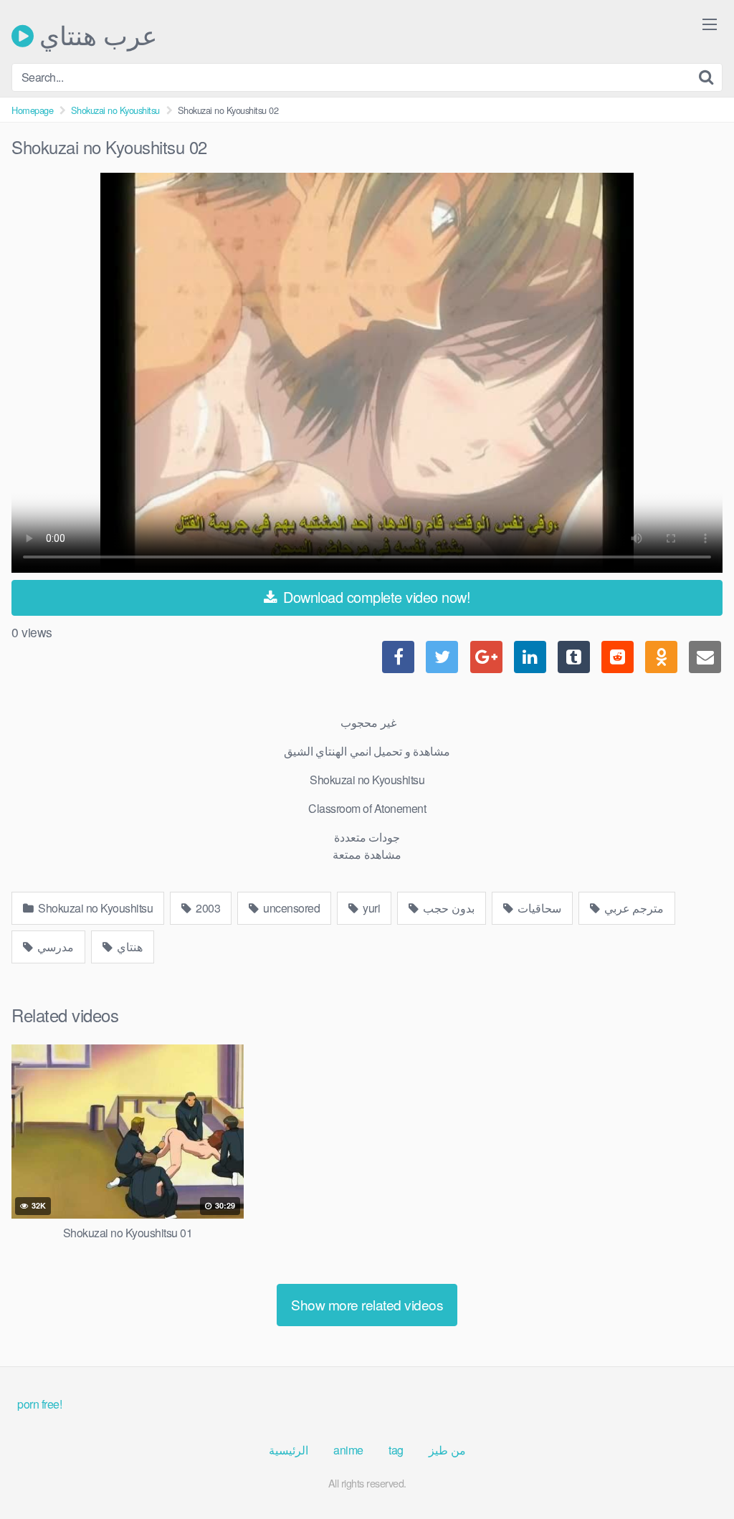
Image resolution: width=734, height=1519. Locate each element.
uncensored (290, 908)
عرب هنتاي (95, 36)
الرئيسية (288, 1450)
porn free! (39, 1404)
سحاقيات (538, 908)
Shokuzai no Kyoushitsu (115, 110)
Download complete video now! (375, 596)
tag (396, 1450)
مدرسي (55, 946)
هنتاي (129, 946)
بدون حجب (448, 908)
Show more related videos (367, 1304)
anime (348, 1450)
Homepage (32, 110)
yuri (371, 908)
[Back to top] (694, 1473)
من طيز (447, 1450)
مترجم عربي (632, 908)
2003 (207, 908)
